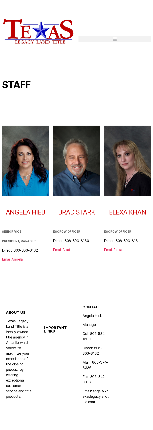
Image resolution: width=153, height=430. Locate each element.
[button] (114, 39)
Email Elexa (113, 250)
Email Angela (12, 259)
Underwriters (54, 340)
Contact (50, 372)
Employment (54, 381)
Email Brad (61, 250)
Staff (48, 363)
